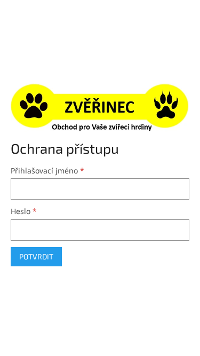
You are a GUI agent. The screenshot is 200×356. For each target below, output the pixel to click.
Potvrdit (36, 256)
